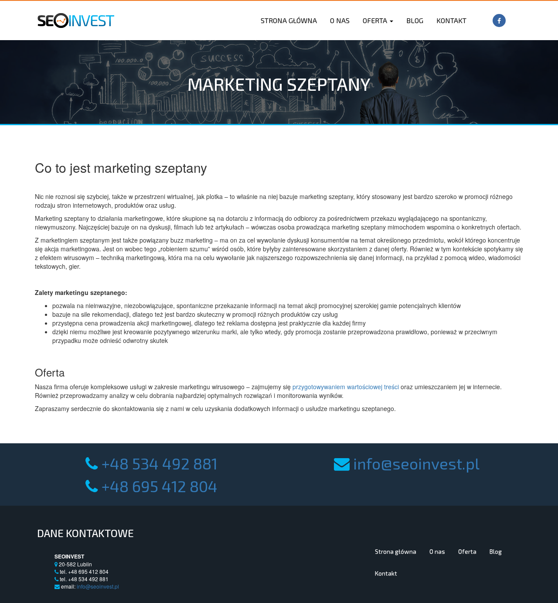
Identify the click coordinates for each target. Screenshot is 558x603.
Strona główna (289, 20)
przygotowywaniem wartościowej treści (346, 386)
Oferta (376, 20)
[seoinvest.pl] (75, 18)
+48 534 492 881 (159, 463)
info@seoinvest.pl (416, 463)
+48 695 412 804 (159, 485)
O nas (340, 20)
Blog (414, 20)
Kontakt (451, 20)
